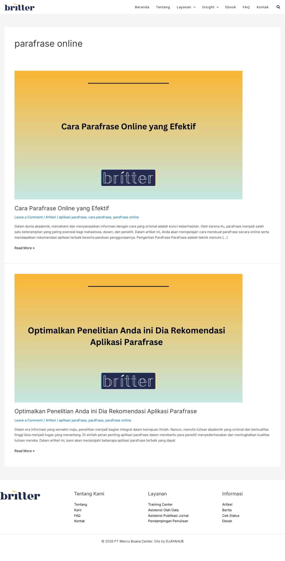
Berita (227, 510)
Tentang (163, 6)
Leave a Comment (28, 217)
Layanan (184, 6)
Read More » (24, 247)
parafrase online (126, 217)
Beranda (142, 6)
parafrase (96, 420)
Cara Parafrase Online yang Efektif (61, 208)
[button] (193, 7)
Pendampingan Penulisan (168, 521)
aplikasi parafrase (73, 217)
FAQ (246, 6)
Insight (208, 6)
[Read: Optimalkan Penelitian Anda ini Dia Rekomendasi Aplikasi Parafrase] (128, 338)
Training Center (160, 504)
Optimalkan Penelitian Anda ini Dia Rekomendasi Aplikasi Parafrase (105, 411)
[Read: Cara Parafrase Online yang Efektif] (128, 135)
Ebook (230, 6)
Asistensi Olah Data (163, 510)
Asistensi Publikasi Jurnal (168, 515)
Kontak (263, 6)
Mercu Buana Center (136, 541)
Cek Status (230, 515)
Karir (78, 510)
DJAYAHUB (175, 541)
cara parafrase (99, 217)
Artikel (51, 217)
